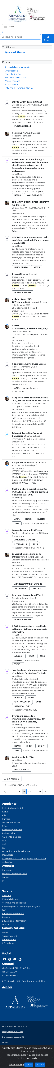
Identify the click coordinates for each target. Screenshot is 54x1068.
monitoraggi (34, 195)
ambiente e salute (24, 540)
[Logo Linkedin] (20, 959)
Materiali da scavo (11, 899)
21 (41, 792)
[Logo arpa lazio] (17, 13)
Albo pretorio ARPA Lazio (12, 1032)
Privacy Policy (16, 1064)
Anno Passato (12, 84)
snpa (29, 746)
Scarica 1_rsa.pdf (29, 274)
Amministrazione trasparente (14, 1026)
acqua (18, 656)
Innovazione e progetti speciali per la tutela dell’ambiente (24, 860)
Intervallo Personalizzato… (19, 88)
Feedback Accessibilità (33, 981)
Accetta (40, 1064)
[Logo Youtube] (14, 959)
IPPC (4, 840)
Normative (18, 391)
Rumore (6, 819)
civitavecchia (22, 702)
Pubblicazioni (9, 939)
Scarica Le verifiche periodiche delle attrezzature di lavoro (30, 560)
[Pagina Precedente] (5, 791)
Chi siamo (7, 870)
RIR (3, 847)
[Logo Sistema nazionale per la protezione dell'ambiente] (36, 13)
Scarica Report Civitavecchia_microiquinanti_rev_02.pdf (30, 334)
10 (30, 792)
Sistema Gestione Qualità (14, 873)
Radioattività (8, 833)
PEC (4, 981)
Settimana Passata (15, 77)
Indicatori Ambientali (12, 808)
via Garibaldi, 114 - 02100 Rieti (16, 968)
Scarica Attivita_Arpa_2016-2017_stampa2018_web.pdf (29, 305)
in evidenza (21, 267)
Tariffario (6, 895)
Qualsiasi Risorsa (15, 52)
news (17, 195)
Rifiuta (29, 1064)
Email (11, 981)
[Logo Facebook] (4, 959)
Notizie (44, 523)
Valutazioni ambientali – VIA (16, 851)
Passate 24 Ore (13, 74)
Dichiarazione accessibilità (13, 1037)
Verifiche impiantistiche (14, 903)
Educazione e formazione (15, 921)
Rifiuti (5, 826)
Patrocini (6, 917)
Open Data (7, 855)
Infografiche (36, 548)
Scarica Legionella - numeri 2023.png (30, 533)
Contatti (6, 877)
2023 (35, 544)
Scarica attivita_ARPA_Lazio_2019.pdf (30, 105)
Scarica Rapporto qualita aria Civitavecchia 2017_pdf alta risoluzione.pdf (30, 403)
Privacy (5, 1042)
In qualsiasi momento (17, 67)
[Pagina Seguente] (45, 791)
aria (17, 388)
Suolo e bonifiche (11, 822)
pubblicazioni (22, 126)
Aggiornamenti (9, 936)
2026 (16, 523)
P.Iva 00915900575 (11, 975)
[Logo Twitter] (9, 959)
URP (4, 881)
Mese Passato (12, 81)
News (5, 932)
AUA (4, 844)
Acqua (5, 811)
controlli (37, 588)
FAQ (4, 910)
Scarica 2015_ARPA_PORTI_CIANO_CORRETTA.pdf (30, 208)
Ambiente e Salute (11, 837)
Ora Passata (11, 70)
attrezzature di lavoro (28, 584)
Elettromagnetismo (12, 829)
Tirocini (5, 924)
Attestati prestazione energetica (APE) (21, 906)
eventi (41, 519)
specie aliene (21, 706)
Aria (4, 815)
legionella (20, 544)
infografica (21, 769)
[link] (2, 32)
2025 (42, 656)
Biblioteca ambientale (13, 913)
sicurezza (20, 588)
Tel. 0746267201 (9, 972)
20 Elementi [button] (13, 779)
